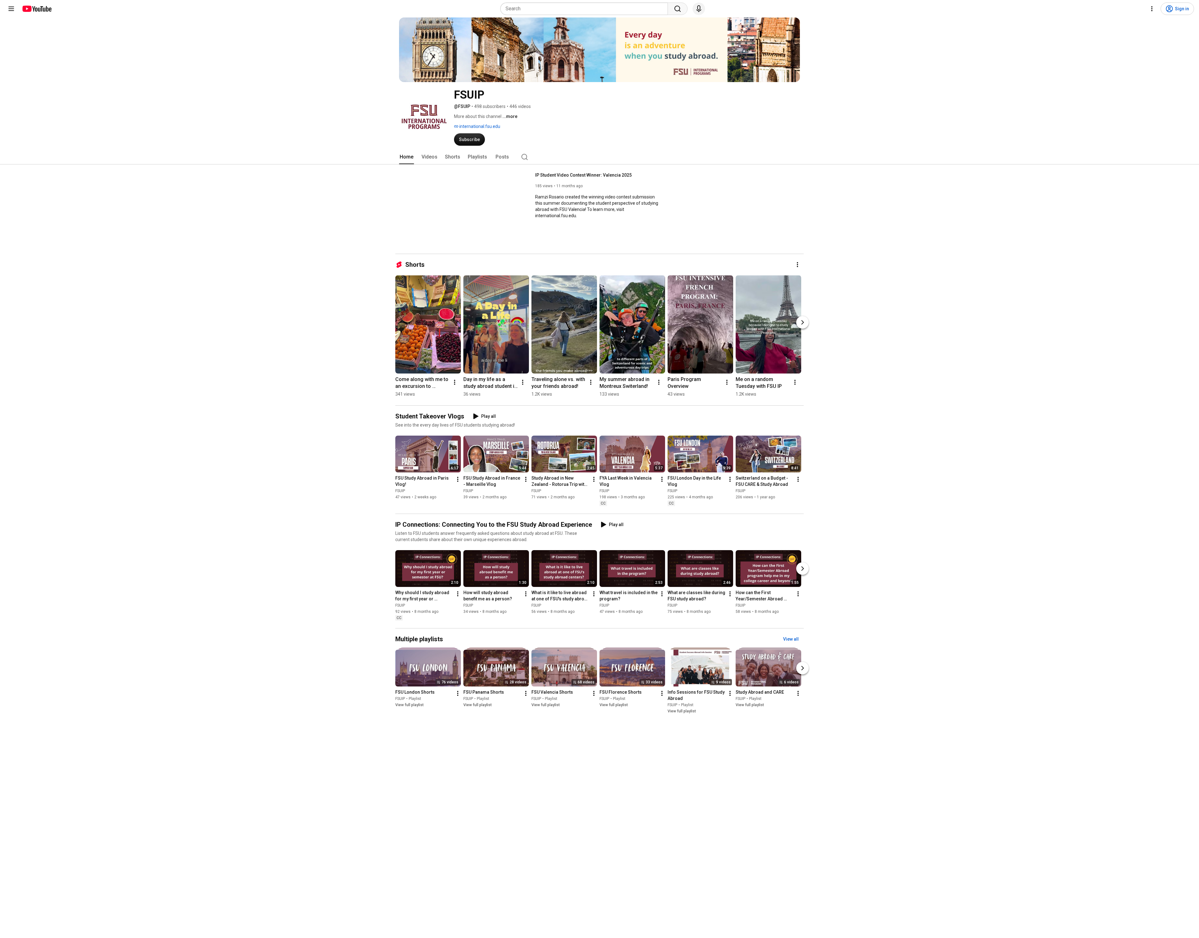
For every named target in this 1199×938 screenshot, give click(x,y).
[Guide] (11, 8)
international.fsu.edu (479, 126)
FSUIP (400, 491)
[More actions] (797, 264)
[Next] (802, 322)
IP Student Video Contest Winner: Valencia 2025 (583, 175)
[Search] (678, 8)
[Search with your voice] (699, 8)
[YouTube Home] (36, 8)
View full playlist (409, 705)
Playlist (415, 698)
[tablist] (599, 156)
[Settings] (1152, 8)
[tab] (406, 156)
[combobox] (586, 8)
